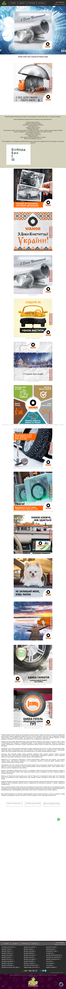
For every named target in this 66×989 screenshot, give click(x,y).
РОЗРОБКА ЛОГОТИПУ (8, 947)
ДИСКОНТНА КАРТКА (29, 947)
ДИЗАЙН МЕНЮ (50, 949)
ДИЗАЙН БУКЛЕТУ (7, 957)
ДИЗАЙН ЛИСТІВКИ (7, 955)
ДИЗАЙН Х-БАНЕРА (29, 963)
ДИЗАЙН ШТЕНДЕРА (29, 959)
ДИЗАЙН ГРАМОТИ (7, 953)
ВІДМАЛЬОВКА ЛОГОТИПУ (31, 967)
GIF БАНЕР (49, 961)
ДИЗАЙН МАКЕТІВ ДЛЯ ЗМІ (53, 955)
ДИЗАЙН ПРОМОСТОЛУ (52, 959)
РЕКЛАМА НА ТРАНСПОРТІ (53, 957)
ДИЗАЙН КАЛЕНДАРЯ (7, 961)
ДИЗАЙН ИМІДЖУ (51, 967)
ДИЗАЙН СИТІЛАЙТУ (29, 955)
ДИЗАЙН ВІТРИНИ (51, 947)
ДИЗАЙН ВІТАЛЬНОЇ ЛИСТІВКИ (10, 967)
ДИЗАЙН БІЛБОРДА (29, 951)
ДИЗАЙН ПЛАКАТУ (7, 951)
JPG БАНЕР (49, 965)
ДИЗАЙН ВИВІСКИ (28, 953)
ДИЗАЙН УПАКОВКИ (7, 965)
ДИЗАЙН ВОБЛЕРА (29, 961)
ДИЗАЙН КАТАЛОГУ (7, 959)
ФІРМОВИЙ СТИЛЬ (51, 951)
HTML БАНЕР (49, 963)
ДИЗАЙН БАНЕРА (28, 949)
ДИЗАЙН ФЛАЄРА (6, 949)
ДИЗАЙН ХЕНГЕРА (29, 957)
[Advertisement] (33, 60)
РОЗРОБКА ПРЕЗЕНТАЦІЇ (30, 965)
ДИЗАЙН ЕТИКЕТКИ (7, 963)
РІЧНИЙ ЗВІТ (49, 953)
